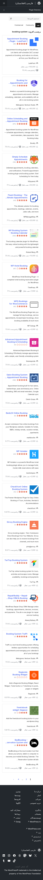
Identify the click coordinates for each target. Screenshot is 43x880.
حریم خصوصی (35, 803)
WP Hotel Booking (19, 266)
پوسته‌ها (17, 795)
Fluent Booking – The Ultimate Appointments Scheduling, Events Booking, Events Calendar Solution (16, 196)
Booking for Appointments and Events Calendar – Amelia (18, 81)
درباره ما (37, 791)
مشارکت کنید (15, 810)
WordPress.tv (34, 822)
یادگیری (38, 810)
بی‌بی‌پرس (36, 836)
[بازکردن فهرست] (3, 3)
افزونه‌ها (17, 799)
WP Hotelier (21, 451)
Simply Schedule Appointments (19, 158)
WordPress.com (33, 829)
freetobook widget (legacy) (20, 708)
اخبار (39, 795)
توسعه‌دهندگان (35, 818)
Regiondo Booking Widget (20, 673)
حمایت (16, 818)
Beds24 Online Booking (16, 413)
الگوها (18, 803)
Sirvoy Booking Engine (17, 522)
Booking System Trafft (16, 634)
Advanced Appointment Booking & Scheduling (16, 340)
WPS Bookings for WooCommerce (18, 302)
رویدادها (17, 814)
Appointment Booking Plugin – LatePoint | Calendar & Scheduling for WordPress (17, 40)
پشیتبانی (38, 814)
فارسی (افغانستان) (28, 850)
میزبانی (38, 799)
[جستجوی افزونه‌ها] (11, 18)
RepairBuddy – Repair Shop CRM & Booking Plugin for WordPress (17, 597)
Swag (17, 822)
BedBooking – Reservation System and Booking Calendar (16, 741)
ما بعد (13, 779)
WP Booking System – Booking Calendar (17, 231)
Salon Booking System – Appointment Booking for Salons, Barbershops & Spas (16, 376)
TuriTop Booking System (16, 560)
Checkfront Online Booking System (18, 488)
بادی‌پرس (36, 840)
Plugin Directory (35, 10)
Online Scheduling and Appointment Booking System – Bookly (17, 119)
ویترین (18, 791)
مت (38, 833)
